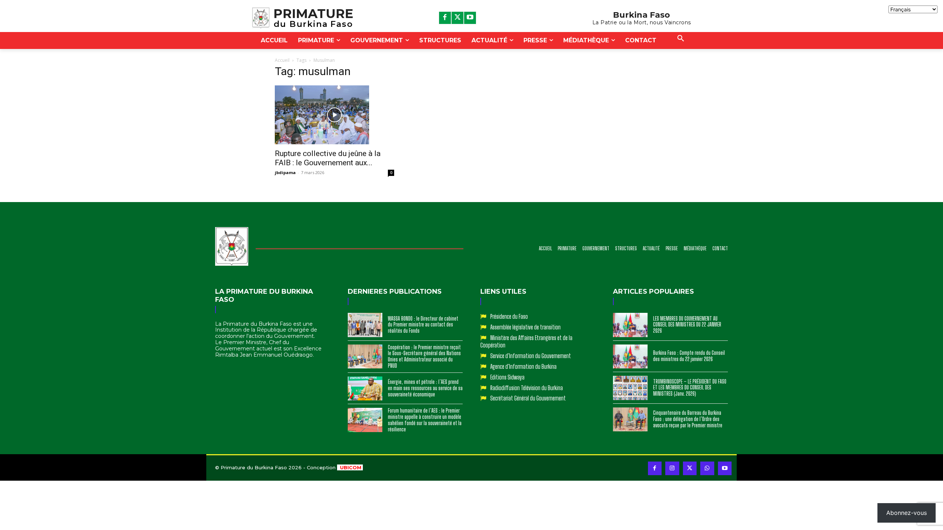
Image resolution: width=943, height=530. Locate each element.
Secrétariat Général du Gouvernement (528, 398)
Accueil (282, 60)
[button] (680, 38)
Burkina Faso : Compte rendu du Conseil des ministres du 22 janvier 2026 (689, 356)
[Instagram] (672, 469)
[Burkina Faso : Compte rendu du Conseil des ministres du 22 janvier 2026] (630, 356)
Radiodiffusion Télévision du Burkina (526, 387)
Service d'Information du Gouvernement (530, 355)
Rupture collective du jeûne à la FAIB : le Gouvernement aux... (328, 158)
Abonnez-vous (906, 512)
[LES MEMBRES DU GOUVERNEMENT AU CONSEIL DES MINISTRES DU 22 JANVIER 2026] (630, 325)
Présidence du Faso (509, 316)
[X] (457, 17)
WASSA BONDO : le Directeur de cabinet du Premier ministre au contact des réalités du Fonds (423, 324)
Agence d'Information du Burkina (523, 366)
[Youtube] (470, 17)
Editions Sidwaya (507, 377)
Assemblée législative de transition (525, 327)
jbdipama (285, 172)
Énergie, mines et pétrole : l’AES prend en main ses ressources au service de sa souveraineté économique (425, 388)
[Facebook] (445, 17)
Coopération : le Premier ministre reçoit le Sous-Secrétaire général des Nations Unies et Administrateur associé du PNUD (424, 356)
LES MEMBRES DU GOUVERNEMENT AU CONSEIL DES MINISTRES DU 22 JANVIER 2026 (687, 324)
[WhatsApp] (707, 469)
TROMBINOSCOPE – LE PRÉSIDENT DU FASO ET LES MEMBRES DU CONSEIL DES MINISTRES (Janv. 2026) (689, 387)
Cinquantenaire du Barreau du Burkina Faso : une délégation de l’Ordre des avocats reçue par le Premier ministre (687, 419)
